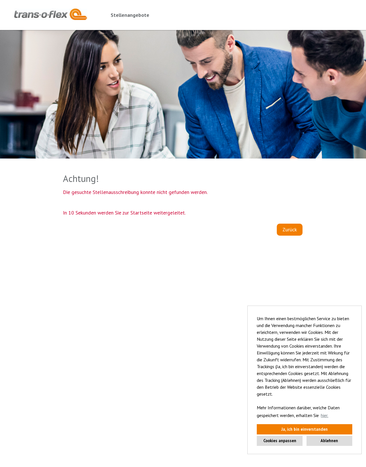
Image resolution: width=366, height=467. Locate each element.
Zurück (290, 229)
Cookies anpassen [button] (279, 440)
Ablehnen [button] (329, 440)
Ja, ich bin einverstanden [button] (304, 429)
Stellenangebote (130, 15)
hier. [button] (324, 415)
